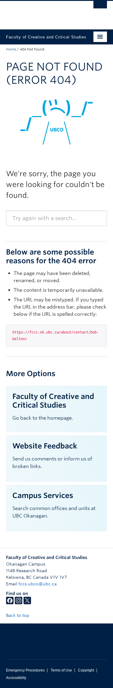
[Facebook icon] (10, 602)
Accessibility (16, 678)
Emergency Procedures (25, 670)
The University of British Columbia (41, 12)
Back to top (18, 615)
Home (11, 49)
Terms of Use (61, 670)
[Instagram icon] (18, 602)
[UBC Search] (100, 7)
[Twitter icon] (27, 602)
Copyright (86, 670)
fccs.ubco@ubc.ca (37, 583)
